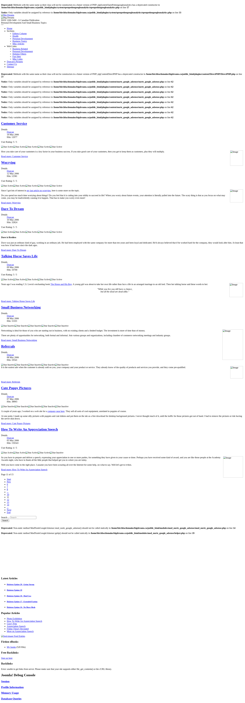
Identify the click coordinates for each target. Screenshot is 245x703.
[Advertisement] (86, 554)
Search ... (5, 517)
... (8, 492)
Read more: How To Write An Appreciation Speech (24, 469)
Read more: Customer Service (14, 156)
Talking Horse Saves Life (19, 256)
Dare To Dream (12, 209)
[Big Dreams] (7, 15)
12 (8, 499)
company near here (56, 411)
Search (5, 520)
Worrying (8, 162)
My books (11, 647)
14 (8, 505)
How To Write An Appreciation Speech (29, 429)
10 (8, 494)
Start (9, 479)
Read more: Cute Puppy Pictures (15, 423)
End (8, 512)
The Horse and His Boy (61, 284)
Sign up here (6, 658)
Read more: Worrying (11, 203)
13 (8, 502)
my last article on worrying (39, 190)
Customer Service (14, 123)
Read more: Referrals (10, 382)
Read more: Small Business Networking (19, 340)
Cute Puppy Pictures (16, 388)
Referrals (8, 346)
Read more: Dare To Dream (13, 250)
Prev (9, 482)
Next (9, 510)
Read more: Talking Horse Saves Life (18, 301)
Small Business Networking (21, 307)
